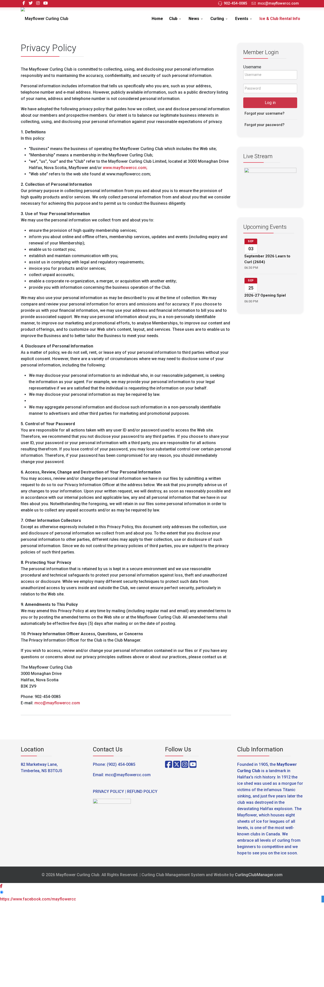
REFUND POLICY (142, 791)
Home (157, 18)
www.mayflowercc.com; (125, 167)
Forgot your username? (265, 113)
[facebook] (24, 3)
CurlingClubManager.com (258, 874)
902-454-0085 (235, 3)
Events (241, 18)
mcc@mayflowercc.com (278, 3)
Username (252, 67)
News (194, 18)
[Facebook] (168, 764)
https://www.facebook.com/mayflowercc (38, 899)
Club (173, 18)
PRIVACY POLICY (108, 791)
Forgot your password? (265, 125)
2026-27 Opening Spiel (265, 295)
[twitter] (31, 3)
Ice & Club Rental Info (279, 18)
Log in (270, 102)
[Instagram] (38, 3)
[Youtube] (45, 3)
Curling (217, 18)
